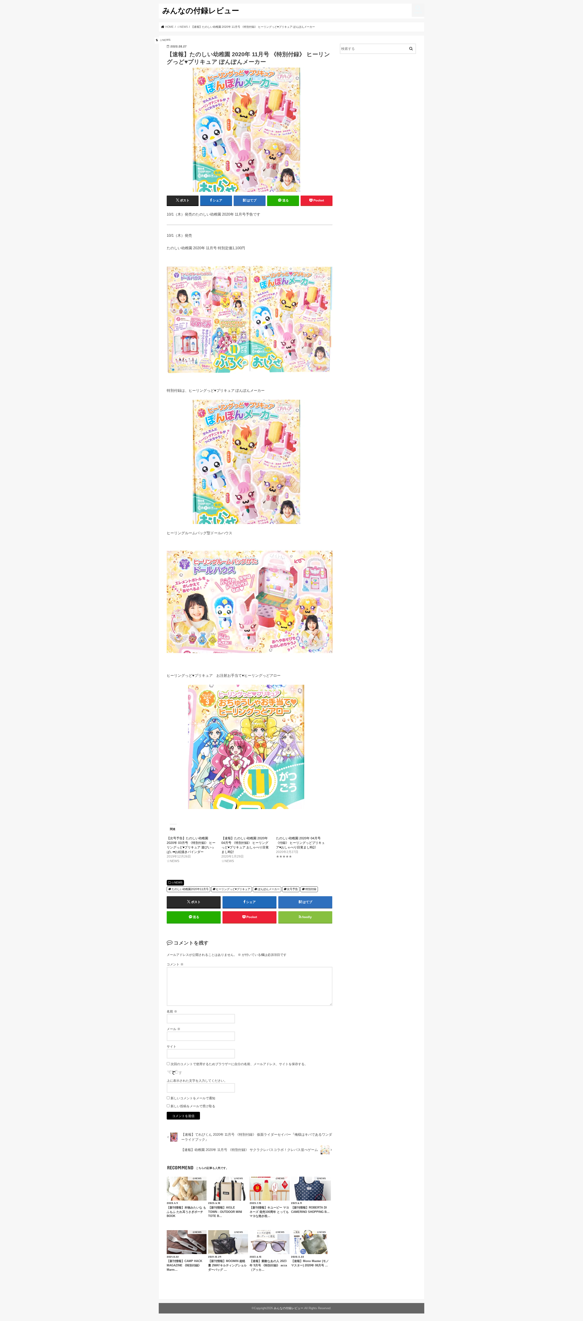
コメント (175, 964)
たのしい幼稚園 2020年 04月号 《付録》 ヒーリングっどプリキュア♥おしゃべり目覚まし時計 (300, 842)
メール (173, 1029)
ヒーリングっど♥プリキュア (233, 889)
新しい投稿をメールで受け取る (193, 1106)
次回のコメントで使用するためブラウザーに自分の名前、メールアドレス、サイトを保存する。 (239, 1064)
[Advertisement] (378, 95)
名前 (172, 1011)
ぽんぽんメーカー (269, 889)
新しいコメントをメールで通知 (193, 1098)
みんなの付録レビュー (200, 10)
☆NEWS (176, 882)
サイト (171, 1046)
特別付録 (310, 889)
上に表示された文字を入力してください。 (197, 1080)
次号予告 (292, 889)
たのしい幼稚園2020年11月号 (190, 889)
